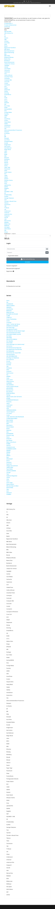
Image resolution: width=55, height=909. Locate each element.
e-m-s (5, 99)
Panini (6, 165)
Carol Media (7, 68)
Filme (7, 369)
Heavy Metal (7, 122)
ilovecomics (7, 127)
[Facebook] (24, 1)
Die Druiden (9, 342)
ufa (5, 209)
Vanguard (6, 216)
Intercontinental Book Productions (13, 130)
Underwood (7, 211)
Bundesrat (7, 60)
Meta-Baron (9, 425)
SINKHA (8, 455)
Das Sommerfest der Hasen (13, 332)
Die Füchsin (9, 346)
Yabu (7, 489)
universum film (8, 214)
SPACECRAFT (9, 459)
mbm (5, 151)
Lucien (8, 415)
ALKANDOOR (9, 304)
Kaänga (8, 395)
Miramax (6, 157)
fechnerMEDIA (8, 109)
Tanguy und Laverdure (12, 465)
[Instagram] (28, 1)
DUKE (5, 98)
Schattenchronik (10, 447)
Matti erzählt (9, 422)
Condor (6, 83)
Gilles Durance (10, 381)
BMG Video (7, 55)
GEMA (5, 115)
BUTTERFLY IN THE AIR (12, 314)
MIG (5, 156)
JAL (5, 135)
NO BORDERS (9, 433)
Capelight (6, 65)
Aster (5, 44)
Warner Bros (7, 220)
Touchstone (7, 204)
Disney (6, 91)
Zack (7, 491)
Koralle (6, 143)
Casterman (7, 72)
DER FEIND (9, 337)
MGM (5, 154)
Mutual (6, 162)
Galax (7, 378)
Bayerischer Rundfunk (10, 47)
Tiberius (6, 203)
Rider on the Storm (11, 442)
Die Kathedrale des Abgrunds (13, 347)
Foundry (6, 114)
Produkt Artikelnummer (10, 25)
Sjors (7, 457)
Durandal (8, 363)
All (5, 36)
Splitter (6, 186)
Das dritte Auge (10, 327)
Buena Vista (7, 59)
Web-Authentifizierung (28, 259)
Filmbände (9, 368)
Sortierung (7, 26)
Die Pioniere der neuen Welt (13, 353)
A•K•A (7, 300)
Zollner (6, 232)
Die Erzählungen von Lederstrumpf (15, 344)
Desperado (7, 89)
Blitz (5, 54)
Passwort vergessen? (11, 265)
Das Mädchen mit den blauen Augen (15, 331)
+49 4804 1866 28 (18, 2)
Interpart (6, 131)
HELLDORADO (10, 385)
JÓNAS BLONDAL (10, 393)
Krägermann (7, 144)
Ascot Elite (7, 43)
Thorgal (8, 472)
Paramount (7, 169)
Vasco (7, 481)
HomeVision (7, 125)
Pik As (7, 437)
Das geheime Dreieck (11, 329)
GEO (5, 117)
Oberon (6, 164)
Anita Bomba (9, 309)
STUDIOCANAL (8, 195)
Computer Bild (8, 80)
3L (5, 34)
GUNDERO (9, 383)
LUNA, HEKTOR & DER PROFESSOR (15, 417)
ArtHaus (6, 41)
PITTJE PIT (8, 438)
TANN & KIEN (9, 467)
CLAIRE (8, 315)
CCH (5, 73)
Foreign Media (8, 112)
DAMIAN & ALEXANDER (12, 326)
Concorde (6, 81)
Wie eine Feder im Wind (12, 486)
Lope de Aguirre (10, 412)
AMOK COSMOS (10, 305)
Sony (5, 183)
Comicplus (7, 78)
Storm (8, 460)
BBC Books (7, 49)
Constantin (7, 85)
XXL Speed (7, 227)
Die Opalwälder (10, 351)
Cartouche (7, 70)
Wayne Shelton (10, 484)
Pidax (5, 170)
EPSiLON (6, 102)
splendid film (7, 185)
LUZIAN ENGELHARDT (11, 418)
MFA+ (5, 153)
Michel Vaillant (10, 427)
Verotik (6, 217)
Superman (9, 464)
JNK (5, 136)
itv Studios (7, 133)
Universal (6, 212)
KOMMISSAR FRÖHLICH (12, 400)
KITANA (8, 398)
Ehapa (6, 101)
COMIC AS (9, 317)
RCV (5, 174)
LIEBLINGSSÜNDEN (11, 410)
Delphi (6, 88)
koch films (7, 140)
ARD (5, 39)
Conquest (8, 322)
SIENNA (8, 452)
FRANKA (8, 376)
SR (5, 193)
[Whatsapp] (30, 1)
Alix (7, 302)
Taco (5, 199)
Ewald (5, 107)
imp (5, 128)
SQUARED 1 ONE (8, 191)
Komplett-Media (8, 141)
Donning (6, 93)
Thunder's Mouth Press (10, 201)
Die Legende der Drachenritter (14, 349)
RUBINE (8, 444)
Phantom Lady (10, 435)
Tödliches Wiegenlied (11, 476)
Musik (8, 428)
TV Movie (6, 208)
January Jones (9, 390)
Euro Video (7, 106)
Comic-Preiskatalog (11, 319)
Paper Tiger (7, 167)
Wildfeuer (6, 225)
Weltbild (6, 222)
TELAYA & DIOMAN (11, 470)
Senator (6, 178)
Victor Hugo (9, 482)
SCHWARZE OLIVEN (11, 449)
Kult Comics (7, 146)
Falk (7, 366)
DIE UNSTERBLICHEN (11, 356)
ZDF (5, 230)
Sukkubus (8, 462)
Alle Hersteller (7, 31)
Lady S (8, 403)
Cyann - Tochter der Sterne (13, 324)
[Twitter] (26, 1)
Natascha (8, 430)
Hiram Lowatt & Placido (12, 386)
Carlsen (6, 67)
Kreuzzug (8, 401)
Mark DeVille (9, 420)
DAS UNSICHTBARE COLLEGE (13, 334)
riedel (5, 175)
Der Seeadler (9, 341)
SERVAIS (8, 450)
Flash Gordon (9, 373)
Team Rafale (9, 469)
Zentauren (9, 492)
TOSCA (8, 477)
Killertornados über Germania (14, 396)
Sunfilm (6, 196)
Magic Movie (7, 149)
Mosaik (6, 161)
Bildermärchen (10, 312)
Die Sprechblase (10, 354)
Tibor (7, 474)
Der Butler (9, 336)
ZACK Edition (7, 229)
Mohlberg (6, 159)
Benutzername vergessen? (13, 268)
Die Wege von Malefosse (12, 358)
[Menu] (50, 6)
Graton (6, 120)
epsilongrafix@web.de (36, 2)
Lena (7, 408)
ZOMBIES (8, 494)
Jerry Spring (9, 391)
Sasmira (8, 445)
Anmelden (27, 262)
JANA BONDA (9, 388)
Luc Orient (9, 413)
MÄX (7, 423)
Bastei (5, 46)
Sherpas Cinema (8, 180)
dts (5, 96)
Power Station (8, 172)
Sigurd (8, 454)
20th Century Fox (8, 33)
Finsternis (8, 371)
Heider (6, 123)
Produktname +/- (8, 23)
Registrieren (9, 271)
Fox (7, 374)
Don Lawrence (10, 359)
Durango (8, 364)
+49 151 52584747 (26, 2)
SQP (5, 190)
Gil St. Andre (9, 380)
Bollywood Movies (9, 57)
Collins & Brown (8, 75)
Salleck (6, 177)
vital (5, 219)
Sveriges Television (9, 198)
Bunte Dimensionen (9, 62)
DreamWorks (7, 94)
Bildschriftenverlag (9, 52)
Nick (7, 432)
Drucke (8, 361)
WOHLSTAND (9, 487)
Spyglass (6, 188)
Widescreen (7, 224)
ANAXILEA (8, 307)
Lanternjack (9, 405)
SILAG (5, 182)
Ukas (7, 479)
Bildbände (9, 310)
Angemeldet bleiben (13, 255)
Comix (8, 321)
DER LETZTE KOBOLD (11, 339)
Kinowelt (6, 138)
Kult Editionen (7, 148)
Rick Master (9, 440)
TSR (5, 206)
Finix (5, 110)
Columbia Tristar (8, 77)
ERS (5, 104)
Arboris (6, 38)
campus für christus (9, 64)
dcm (5, 86)
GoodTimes (7, 119)
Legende (8, 406)
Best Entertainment (9, 51)
